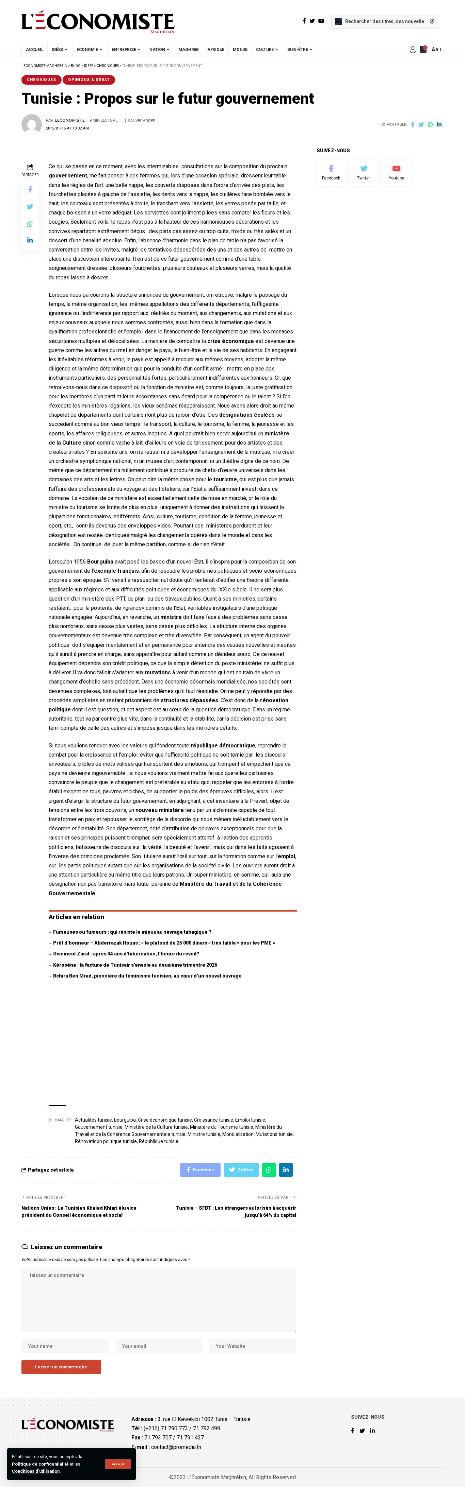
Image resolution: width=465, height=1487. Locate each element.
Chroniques (41, 79)
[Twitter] (364, 173)
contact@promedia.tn (176, 1447)
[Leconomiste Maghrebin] (98, 21)
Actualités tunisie (93, 1120)
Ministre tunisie (204, 1134)
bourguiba (125, 1120)
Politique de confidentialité (40, 1464)
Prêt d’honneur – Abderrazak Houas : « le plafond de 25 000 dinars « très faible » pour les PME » (164, 943)
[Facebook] (331, 173)
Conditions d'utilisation (36, 1471)
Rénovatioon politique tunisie (106, 1141)
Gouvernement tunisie (99, 1127)
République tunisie (158, 1141)
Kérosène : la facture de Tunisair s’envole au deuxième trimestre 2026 (135, 965)
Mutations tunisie (274, 1134)
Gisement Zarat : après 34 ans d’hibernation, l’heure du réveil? (126, 953)
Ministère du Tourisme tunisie (221, 1127)
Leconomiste (70, 120)
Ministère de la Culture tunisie (156, 1127)
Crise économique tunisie (165, 1120)
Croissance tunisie (213, 1120)
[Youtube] (396, 173)
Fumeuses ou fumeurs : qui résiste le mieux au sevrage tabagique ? (132, 932)
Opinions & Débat (89, 79)
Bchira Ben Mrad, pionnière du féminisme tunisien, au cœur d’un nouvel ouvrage (147, 976)
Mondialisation (238, 1134)
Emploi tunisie (250, 1120)
